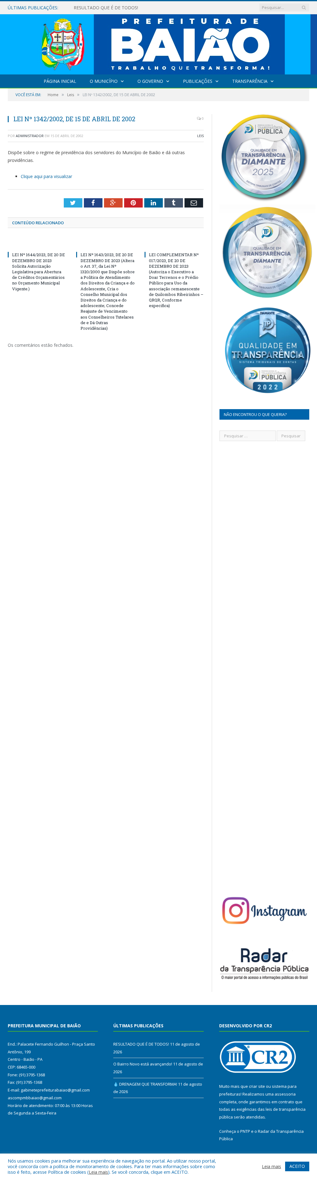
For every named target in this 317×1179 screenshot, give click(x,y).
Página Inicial (60, 81)
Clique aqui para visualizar (46, 176)
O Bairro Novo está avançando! (105, 8)
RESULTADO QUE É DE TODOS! (141, 1044)
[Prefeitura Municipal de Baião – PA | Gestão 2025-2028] (159, 43)
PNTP (245, 1131)
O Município (104, 81)
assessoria (285, 1094)
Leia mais (98, 1172)
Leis (200, 135)
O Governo (150, 81)
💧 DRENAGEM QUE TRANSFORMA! (145, 1084)
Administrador (30, 135)
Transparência (249, 81)
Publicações (197, 81)
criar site (257, 1086)
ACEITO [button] (297, 1166)
